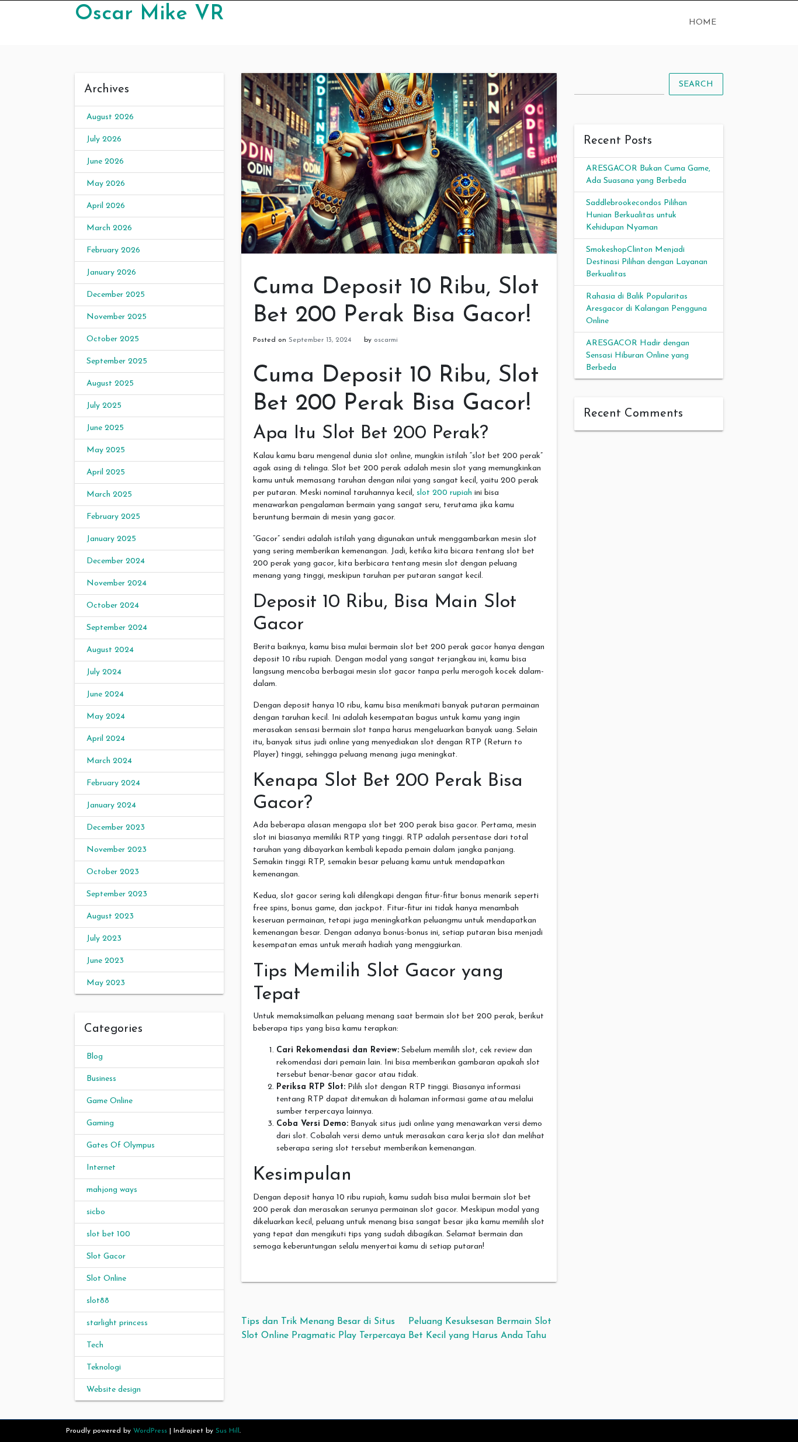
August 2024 (110, 650)
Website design (113, 1389)
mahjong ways (111, 1190)
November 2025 (116, 317)
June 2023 (105, 960)
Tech (94, 1345)
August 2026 (110, 117)
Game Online (109, 1101)
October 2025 (112, 339)
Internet (101, 1167)
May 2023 (105, 983)
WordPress (150, 1430)
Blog (94, 1056)
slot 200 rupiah (444, 492)
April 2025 (105, 472)
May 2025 (105, 450)
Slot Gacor (106, 1256)
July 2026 (104, 139)
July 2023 (104, 938)
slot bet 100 (108, 1234)
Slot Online (106, 1278)
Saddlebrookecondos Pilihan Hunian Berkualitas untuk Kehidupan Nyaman (636, 215)
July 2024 (104, 672)
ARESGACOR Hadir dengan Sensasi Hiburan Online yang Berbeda (637, 355)
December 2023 (115, 827)
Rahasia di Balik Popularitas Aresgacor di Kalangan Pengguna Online (646, 308)
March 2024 (109, 761)
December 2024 (115, 561)
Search (696, 84)
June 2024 (105, 694)
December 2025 (115, 294)
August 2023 (110, 916)
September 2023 (116, 894)
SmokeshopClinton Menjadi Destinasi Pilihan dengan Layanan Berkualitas (646, 262)
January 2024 (111, 805)
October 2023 (112, 872)
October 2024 (112, 605)
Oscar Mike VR (149, 14)
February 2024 (113, 783)
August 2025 (110, 383)
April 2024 (105, 738)
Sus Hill (228, 1430)
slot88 (97, 1301)
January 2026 (111, 272)
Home (702, 22)
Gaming (100, 1123)
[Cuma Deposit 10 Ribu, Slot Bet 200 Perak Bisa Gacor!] (399, 162)
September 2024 (116, 627)
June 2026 (105, 161)
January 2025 (111, 539)
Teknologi (103, 1367)
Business (101, 1078)
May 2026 (105, 183)
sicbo (95, 1212)
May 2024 (105, 716)
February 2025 (113, 516)
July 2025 (104, 405)
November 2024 (116, 583)
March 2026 (109, 228)
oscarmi (386, 340)
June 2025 (105, 428)
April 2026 (105, 206)
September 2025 (116, 361)
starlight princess (117, 1323)
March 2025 (109, 494)
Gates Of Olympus (120, 1145)
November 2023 (116, 849)
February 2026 (113, 250)
